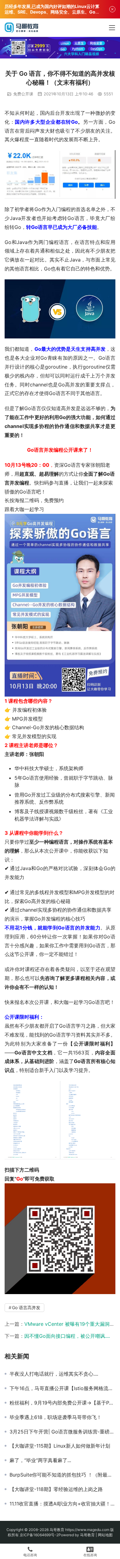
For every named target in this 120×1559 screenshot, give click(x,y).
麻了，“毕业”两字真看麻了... (40, 1460)
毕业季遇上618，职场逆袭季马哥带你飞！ (56, 1417)
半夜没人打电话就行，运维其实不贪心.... (54, 1374)
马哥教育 (57, 1529)
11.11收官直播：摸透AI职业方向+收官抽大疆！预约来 (62, 1503)
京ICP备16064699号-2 (39, 1535)
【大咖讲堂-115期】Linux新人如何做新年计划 (60, 1446)
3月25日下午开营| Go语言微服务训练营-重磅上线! (62, 1431)
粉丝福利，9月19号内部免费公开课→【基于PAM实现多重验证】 (62, 1402)
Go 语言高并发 (26, 1307)
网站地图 (105, 1535)
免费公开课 (23, 93)
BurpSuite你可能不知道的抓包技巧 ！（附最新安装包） (62, 1474)
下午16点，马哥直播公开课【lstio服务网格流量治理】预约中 (62, 1388)
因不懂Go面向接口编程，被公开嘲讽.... (67, 1336)
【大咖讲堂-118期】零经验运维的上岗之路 (56, 1489)
